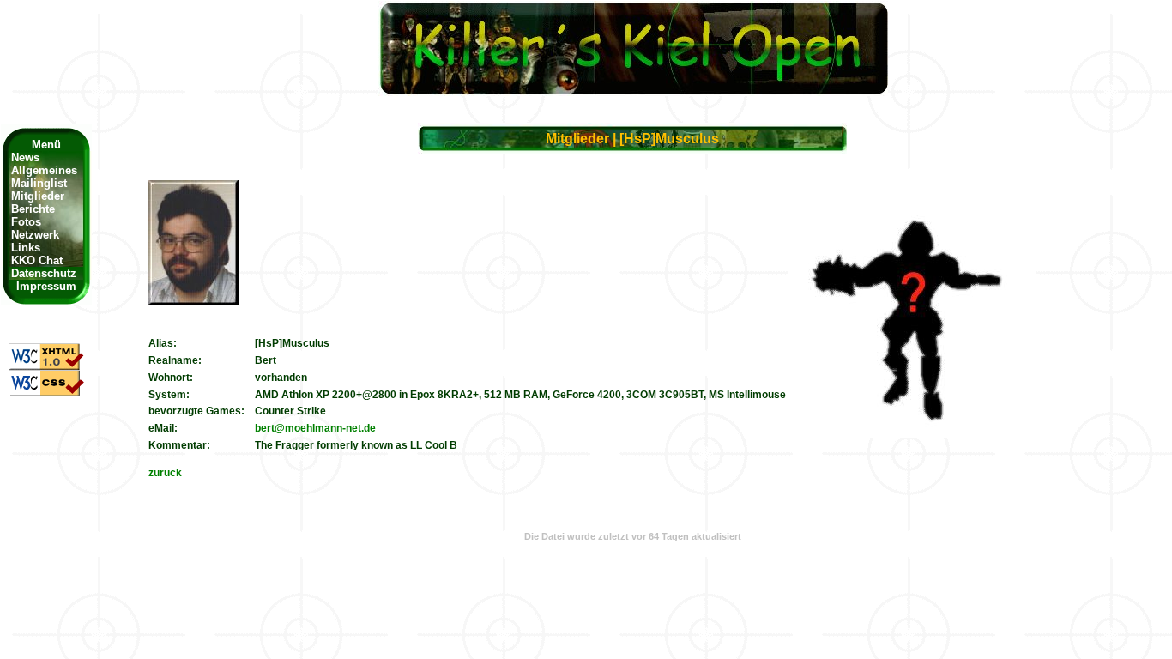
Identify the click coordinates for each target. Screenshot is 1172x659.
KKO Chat (37, 260)
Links (25, 247)
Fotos (26, 221)
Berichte (33, 209)
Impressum (46, 286)
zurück (165, 473)
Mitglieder (37, 196)
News (25, 157)
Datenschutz (38, 273)
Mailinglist (39, 183)
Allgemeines (44, 170)
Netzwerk (35, 234)
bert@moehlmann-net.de (315, 428)
